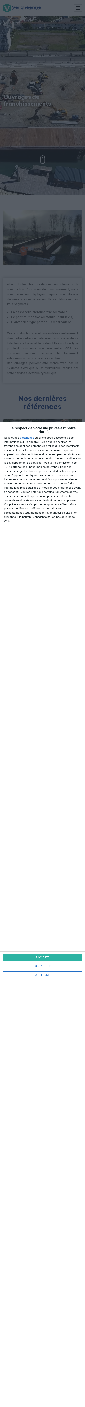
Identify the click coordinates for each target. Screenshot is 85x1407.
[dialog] (42, 914)
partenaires (27, 437)
